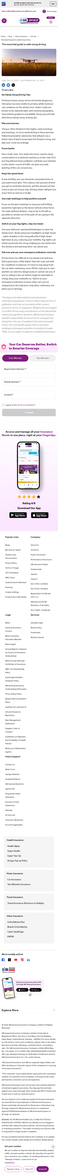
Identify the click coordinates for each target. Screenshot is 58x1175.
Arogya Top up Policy (17, 860)
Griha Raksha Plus (16, 922)
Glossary (9, 587)
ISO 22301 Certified (39, 589)
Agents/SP (10, 789)
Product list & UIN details (15, 597)
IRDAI (7, 623)
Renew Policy (36, 627)
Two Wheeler (42, 358)
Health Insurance (15, 840)
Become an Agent (13, 550)
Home (3, 36)
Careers (34, 579)
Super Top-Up (14, 855)
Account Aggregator (14, 825)
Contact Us (10, 764)
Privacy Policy (11, 563)
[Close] (53, 1147)
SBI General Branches (14, 784)
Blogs (7, 545)
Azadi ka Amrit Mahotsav (15, 582)
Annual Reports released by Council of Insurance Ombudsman (15, 652)
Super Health (13, 851)
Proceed (29, 412)
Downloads (35, 632)
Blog (10, 36)
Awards (34, 574)
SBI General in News (39, 564)
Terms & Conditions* (26, 405)
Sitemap (8, 810)
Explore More (10, 1010)
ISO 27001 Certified (39, 584)
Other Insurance (15, 916)
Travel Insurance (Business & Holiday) (25, 903)
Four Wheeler (15, 358)
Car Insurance (14, 879)
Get (53, 4)
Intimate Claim (37, 623)
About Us (35, 545)
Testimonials (36, 569)
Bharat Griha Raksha (17, 926)
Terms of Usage (12, 568)
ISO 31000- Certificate (40, 610)
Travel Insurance (15, 897)
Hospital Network (12, 779)
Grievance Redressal (14, 820)
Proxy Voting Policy (13, 694)
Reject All (29, 1169)
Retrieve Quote (37, 637)
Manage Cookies (13, 1169)
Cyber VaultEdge (15, 931)
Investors (35, 550)
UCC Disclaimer (12, 573)
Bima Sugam (10, 644)
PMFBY (10, 936)
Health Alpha (13, 846)
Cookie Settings (12, 592)
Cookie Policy (9, 1162)
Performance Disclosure (41, 559)
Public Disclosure (38, 555)
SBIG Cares (10, 577)
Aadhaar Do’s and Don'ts (15, 707)
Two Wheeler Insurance (18, 884)
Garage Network (12, 774)
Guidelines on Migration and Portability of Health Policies (15, 740)
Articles (33, 36)
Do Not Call (10, 815)
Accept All (42, 1169)
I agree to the (20, 405)
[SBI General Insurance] (29, 20)
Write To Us (10, 769)
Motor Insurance (21, 36)
